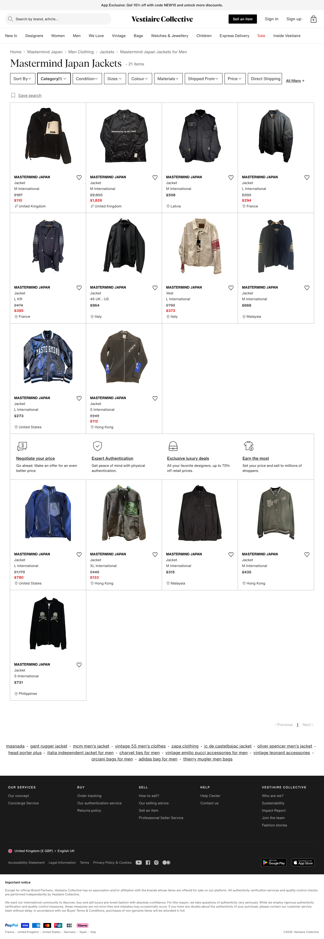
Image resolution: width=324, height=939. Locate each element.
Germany (70, 932)
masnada (15, 746)
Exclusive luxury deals (188, 458)
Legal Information (62, 862)
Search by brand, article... (37, 19)
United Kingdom (28, 932)
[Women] (69, 36)
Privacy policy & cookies (112, 862)
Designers (34, 36)
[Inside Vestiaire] (304, 36)
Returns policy (89, 810)
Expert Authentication (112, 458)
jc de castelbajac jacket (228, 746)
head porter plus (25, 753)
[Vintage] (130, 36)
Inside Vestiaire (286, 36)
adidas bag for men (158, 759)
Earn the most (255, 458)
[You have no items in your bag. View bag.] (313, 19)
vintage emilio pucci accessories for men (206, 753)
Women (58, 36)
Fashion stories (274, 825)
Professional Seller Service (161, 818)
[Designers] (47, 36)
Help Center (210, 796)
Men (77, 36)
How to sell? (149, 796)
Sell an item (243, 19)
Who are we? (273, 796)
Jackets (106, 52)
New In (11, 36)
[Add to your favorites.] (79, 177)
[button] (313, 19)
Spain (83, 932)
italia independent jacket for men (80, 753)
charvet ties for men (139, 753)
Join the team (273, 818)
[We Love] (108, 36)
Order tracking (89, 796)
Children (204, 36)
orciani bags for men (112, 759)
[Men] (85, 36)
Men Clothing (81, 52)
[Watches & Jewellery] (192, 36)
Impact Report (274, 810)
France (9, 932)
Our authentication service (99, 803)
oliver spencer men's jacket (284, 746)
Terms (84, 862)
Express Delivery (235, 36)
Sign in (271, 19)
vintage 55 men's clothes (140, 746)
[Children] (216, 36)
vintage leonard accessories (281, 753)
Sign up (294, 19)
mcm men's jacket (91, 746)
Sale (261, 36)
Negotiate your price (35, 458)
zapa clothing (185, 746)
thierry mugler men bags (208, 759)
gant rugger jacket (48, 746)
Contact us (209, 803)
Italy (93, 932)
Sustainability (273, 803)
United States (51, 932)
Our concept (18, 796)
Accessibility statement (26, 862)
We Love (96, 36)
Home (15, 52)
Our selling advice (154, 803)
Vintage (119, 36)
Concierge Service (23, 803)
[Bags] (147, 36)
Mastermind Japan (45, 52)
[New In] (21, 36)
